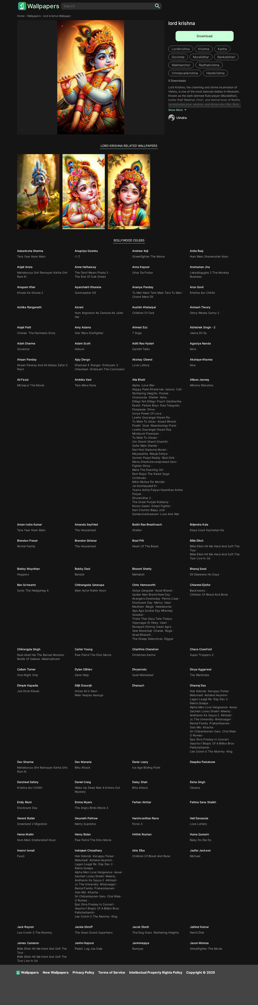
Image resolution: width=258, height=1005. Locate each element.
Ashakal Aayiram (216, 695)
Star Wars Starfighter (89, 333)
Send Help (82, 675)
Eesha (136, 405)
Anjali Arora (24, 267)
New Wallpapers (56, 972)
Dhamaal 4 (82, 365)
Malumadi (196, 695)
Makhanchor (181, 65)
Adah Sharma (26, 343)
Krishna (203, 49)
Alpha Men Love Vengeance (209, 707)
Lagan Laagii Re (201, 699)
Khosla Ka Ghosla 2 (30, 292)
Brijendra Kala (199, 524)
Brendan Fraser (27, 540)
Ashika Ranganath (29, 307)
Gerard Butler (26, 818)
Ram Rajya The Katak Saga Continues (150, 475)
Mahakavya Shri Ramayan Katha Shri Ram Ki (42, 274)
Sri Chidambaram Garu (205, 731)
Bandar (80, 574)
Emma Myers (83, 802)
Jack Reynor (25, 927)
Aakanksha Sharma (30, 251)
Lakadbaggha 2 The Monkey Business (209, 274)
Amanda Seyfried (86, 524)
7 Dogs (137, 333)
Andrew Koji (140, 251)
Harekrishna (215, 73)
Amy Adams (83, 327)
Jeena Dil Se (198, 333)
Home (21, 16)
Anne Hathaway (85, 267)
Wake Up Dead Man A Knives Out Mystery (97, 789)
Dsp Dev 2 (220, 699)
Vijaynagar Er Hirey (145, 622)
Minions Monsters (201, 385)
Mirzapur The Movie (30, 385)
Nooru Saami (141, 506)
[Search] (157, 6)
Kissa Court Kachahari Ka (207, 530)
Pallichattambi (199, 747)
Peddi (79, 948)
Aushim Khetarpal (144, 307)
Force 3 (137, 824)
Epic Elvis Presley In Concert (209, 739)
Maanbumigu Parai (163, 425)
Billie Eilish (196, 540)
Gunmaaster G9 (85, 292)
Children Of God (143, 312)
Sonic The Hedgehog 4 (33, 590)
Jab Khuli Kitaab (28, 691)
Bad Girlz (168, 457)
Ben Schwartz (26, 585)
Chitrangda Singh (29, 649)
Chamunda (139, 397)
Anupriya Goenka (86, 251)
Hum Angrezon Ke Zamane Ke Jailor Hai (99, 315)
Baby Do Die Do (200, 840)
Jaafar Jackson (200, 850)
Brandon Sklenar (86, 540)
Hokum (79, 349)
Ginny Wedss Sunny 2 (204, 312)
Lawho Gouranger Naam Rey (151, 429)
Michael (195, 856)
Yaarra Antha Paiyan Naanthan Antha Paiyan (157, 492)
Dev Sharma (25, 762)
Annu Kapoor (141, 267)
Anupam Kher (26, 287)
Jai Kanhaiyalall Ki (144, 486)
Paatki (136, 425)
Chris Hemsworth (144, 585)
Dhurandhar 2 (141, 498)
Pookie (164, 393)
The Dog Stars (142, 932)
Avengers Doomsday (146, 598)
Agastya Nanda (200, 343)
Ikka (193, 365)
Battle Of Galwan (28, 659)
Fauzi (20, 856)
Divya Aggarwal (200, 669)
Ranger (96, 365)
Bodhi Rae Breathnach (147, 524)
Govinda (178, 57)
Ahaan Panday (27, 359)
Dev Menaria (83, 762)
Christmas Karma (143, 655)
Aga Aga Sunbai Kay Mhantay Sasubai (152, 612)
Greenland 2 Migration (32, 824)
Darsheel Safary (28, 782)
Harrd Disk (197, 932)
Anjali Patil (24, 327)
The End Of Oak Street (90, 276)
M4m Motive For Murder (148, 481)
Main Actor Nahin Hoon (90, 590)
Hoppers (23, 574)
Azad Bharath (141, 634)
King (230, 751)
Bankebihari (226, 57)
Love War (148, 385)
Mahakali (138, 574)
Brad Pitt (138, 540)
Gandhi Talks (141, 349)
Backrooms (197, 590)
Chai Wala (229, 731)
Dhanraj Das (198, 685)
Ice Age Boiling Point (146, 767)
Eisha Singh (197, 782)
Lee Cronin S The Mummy (207, 751)
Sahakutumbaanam (145, 514)
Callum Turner (26, 669)
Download (204, 36)
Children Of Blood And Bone (209, 594)
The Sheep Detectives (147, 638)
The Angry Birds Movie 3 (91, 807)
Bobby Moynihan (28, 568)
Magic (150, 606)
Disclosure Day (142, 602)
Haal (167, 602)
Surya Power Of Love (146, 413)
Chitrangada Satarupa (89, 585)
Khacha (208, 727)
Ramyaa (137, 948)
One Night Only (27, 675)
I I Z (77, 256)
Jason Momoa (199, 943)
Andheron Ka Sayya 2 (204, 715)
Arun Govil (197, 287)
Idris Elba (138, 850)
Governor (23, 349)
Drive (151, 409)
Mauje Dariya (158, 453)
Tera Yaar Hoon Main (31, 256)
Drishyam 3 (110, 365)
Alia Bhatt (138, 379)
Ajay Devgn (82, 359)
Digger (169, 638)
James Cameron (28, 943)
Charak (22, 333)
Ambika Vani (83, 379)
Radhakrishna (209, 65)
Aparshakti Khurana (88, 287)
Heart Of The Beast (145, 546)
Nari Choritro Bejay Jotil (148, 510)
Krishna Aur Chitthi (202, 292)
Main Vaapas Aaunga (89, 695)
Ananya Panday (142, 287)
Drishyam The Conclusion (107, 369)
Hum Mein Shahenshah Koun (209, 256)
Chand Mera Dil (142, 296)
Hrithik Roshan (142, 834)
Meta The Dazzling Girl (147, 469)
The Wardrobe (199, 675)
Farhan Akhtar (141, 802)
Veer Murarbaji (142, 630)
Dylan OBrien (83, 669)
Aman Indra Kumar (29, 524)
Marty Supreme (85, 824)
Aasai (233, 707)
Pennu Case (170, 598)
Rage (168, 630)
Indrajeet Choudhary (88, 850)
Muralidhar (201, 57)
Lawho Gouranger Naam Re (151, 417)
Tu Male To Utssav (144, 437)
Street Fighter (160, 506)
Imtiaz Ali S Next (86, 691)
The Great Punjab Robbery (150, 502)
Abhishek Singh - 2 (203, 327)
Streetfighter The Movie (148, 256)
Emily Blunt (24, 802)
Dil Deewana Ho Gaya (204, 574)
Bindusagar (223, 719)
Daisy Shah (139, 782)
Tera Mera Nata (85, 385)
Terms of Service (111, 972)
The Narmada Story (42, 333)
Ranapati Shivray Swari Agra (151, 626)
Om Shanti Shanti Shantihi (149, 441)
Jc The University (202, 719)
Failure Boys (150, 405)
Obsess (195, 787)
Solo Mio (195, 727)
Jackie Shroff (84, 927)
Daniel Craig (83, 782)
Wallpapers (43, 6)
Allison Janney (199, 379)
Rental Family (26, 546)
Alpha (136, 385)
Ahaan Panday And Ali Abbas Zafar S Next (42, 367)
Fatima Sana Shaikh (203, 802)
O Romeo (196, 735)
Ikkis (193, 349)
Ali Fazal (22, 379)
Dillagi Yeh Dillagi (143, 401)
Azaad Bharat (167, 421)
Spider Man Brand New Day (151, 594)
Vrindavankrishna (185, 73)
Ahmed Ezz (140, 327)
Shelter (153, 397)
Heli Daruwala (199, 818)
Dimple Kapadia (27, 685)
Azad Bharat (163, 590)
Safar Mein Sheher (144, 445)
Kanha (222, 49)
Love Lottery (141, 365)
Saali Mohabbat (143, 675)
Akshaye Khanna (201, 359)
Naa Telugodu (169, 405)
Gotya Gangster (143, 590)
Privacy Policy (83, 972)
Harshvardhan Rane (145, 818)
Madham (138, 606)
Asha (163, 397)
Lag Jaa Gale (93, 948)
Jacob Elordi (140, 927)
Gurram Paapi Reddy (146, 457)
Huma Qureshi (199, 834)
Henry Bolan (83, 834)
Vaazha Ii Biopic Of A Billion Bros (212, 743)
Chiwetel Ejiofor (200, 585)
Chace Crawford (201, 649)
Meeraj (225, 711)
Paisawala (139, 409)
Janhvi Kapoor (84, 943)
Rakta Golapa (199, 703)
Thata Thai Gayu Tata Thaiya (152, 618)
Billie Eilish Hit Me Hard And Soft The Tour (215, 548)
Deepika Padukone (202, 762)
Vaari (163, 622)
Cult (179, 389)
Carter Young (84, 649)
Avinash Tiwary (200, 307)
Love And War (169, 514)
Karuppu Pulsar (218, 691)
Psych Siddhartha (169, 401)
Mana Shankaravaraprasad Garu (154, 461)
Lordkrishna (181, 49)
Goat (146, 425)
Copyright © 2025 (200, 972)
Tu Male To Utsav (144, 421)
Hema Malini (25, 834)
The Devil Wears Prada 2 (91, 272)
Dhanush (138, 685)
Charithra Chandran (145, 649)
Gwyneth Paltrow (86, 818)
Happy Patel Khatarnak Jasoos (153, 389)
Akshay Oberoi (142, 359)
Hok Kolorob (198, 691)
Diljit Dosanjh (83, 685)
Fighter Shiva (141, 465)
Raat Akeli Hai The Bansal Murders (40, 655)
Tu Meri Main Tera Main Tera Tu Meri (157, 292)
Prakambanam (219, 723)
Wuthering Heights (144, 393)
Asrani (79, 307)
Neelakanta (164, 606)
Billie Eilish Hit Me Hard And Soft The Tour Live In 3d (215, 556)
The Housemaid (85, 530)
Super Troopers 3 (202, 655)
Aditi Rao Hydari (143, 343)
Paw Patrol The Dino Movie (93, 655)
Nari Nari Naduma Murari (149, 449)
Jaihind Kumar (199, 927)
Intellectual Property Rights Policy (155, 972)
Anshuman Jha (200, 267)
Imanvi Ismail (25, 850)
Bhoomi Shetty (142, 568)
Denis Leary (140, 762)
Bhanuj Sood (198, 568)
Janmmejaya (140, 943)
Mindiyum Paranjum (145, 433)
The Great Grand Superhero (93, 932)
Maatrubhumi (51, 659)
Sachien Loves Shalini (204, 711)
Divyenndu (139, 669)
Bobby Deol (82, 568)
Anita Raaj (196, 251)
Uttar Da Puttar (142, 272)
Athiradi (226, 715)
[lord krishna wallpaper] (38, 191)
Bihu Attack (83, 767)
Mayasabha (140, 453)
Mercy (158, 602)
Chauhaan (81, 369)
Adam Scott (83, 343)
